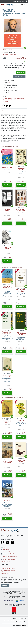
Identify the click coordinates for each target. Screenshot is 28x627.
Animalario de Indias (7, 421)
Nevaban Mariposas (7, 167)
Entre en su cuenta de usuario (19, 1)
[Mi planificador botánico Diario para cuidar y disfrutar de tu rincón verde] (7, 364)
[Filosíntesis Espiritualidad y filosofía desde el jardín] (20, 408)
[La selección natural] (7, 236)
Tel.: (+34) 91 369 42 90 (8, 554)
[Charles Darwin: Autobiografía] (20, 198)
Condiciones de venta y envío (8, 568)
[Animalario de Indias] (7, 408)
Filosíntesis (21, 420)
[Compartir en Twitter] (7, 105)
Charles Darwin (7, 50)
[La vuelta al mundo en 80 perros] (7, 450)
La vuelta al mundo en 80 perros (7, 462)
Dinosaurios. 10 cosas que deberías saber (20, 334)
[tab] (4, 111)
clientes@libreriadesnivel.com (9, 556)
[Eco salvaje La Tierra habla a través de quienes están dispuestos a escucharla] (7, 488)
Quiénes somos (4, 567)
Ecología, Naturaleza (8, 98)
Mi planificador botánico (7, 375)
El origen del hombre (7, 210)
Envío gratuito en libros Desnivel (8, 570)
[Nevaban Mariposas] (7, 156)
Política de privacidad (6, 572)
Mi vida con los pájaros (21, 460)
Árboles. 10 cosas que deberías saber (7, 332)
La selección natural (7, 248)
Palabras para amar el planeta (7, 287)
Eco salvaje (7, 500)
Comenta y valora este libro (9, 54)
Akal (9, 82)
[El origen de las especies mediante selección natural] (20, 157)
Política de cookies (5, 573)
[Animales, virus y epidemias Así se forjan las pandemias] (20, 278)
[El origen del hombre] (7, 198)
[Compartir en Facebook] (4, 105)
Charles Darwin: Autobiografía (21, 210)
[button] (22, 4)
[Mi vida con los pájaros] (20, 449)
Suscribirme (4, 585)
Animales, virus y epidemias (21, 290)
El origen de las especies (21, 169)
